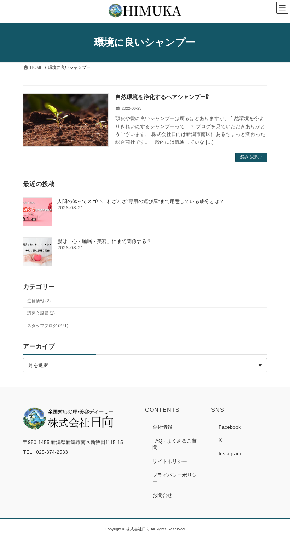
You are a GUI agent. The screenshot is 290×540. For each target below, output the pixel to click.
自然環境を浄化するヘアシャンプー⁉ (162, 97)
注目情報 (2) (39, 300)
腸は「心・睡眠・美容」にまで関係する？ (104, 241)
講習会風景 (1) (41, 313)
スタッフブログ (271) (47, 325)
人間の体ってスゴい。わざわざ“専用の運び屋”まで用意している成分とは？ (140, 201)
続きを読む (251, 157)
